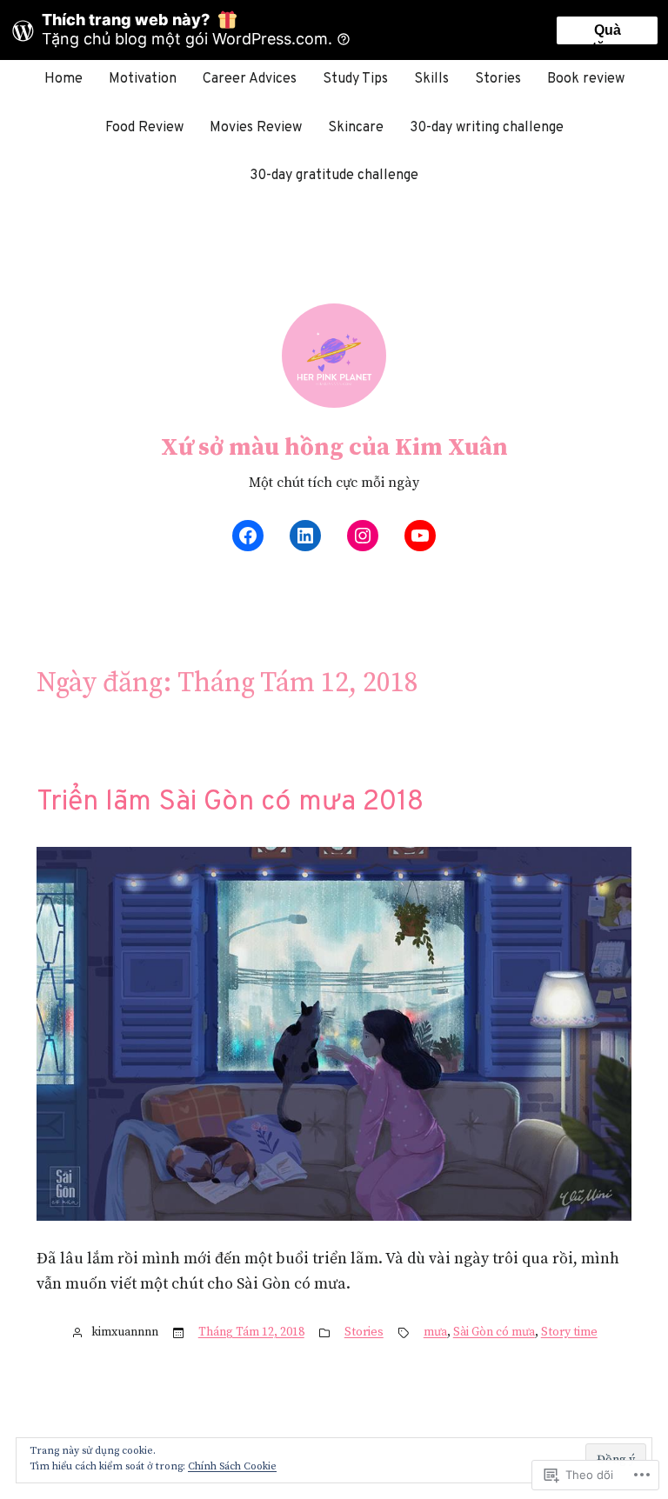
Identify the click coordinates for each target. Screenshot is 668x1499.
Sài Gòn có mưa (494, 1332)
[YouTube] (420, 535)
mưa (435, 1332)
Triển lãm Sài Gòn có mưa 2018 (230, 802)
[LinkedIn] (305, 535)
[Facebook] (248, 535)
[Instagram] (362, 535)
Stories (364, 1332)
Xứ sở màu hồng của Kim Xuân (334, 447)
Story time (569, 1332)
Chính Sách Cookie (232, 1466)
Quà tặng (607, 33)
